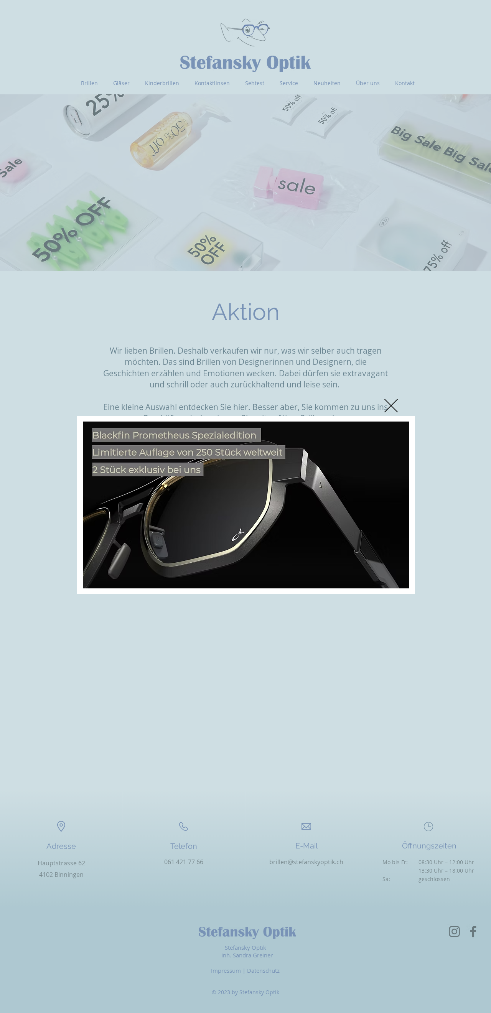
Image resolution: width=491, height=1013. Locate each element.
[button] (391, 405)
